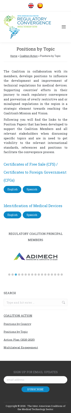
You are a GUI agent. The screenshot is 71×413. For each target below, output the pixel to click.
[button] (9, 274)
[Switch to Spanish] (40, 5)
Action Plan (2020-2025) (19, 339)
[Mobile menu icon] (63, 26)
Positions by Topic (16, 331)
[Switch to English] (31, 5)
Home (13, 56)
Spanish (32, 189)
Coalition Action (29, 56)
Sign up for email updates (35, 372)
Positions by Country (17, 324)
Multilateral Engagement (21, 347)
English (12, 189)
